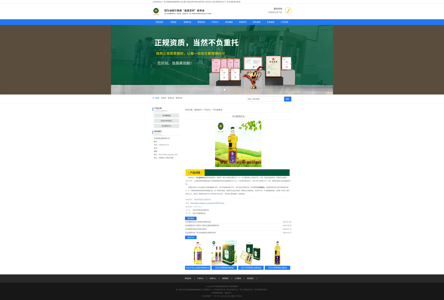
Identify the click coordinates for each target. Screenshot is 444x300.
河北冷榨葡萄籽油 (198, 213)
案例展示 (225, 278)
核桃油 (173, 22)
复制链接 (234, 286)
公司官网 (284, 22)
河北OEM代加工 (166, 121)
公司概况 (238, 278)
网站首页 (159, 22)
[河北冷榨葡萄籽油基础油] (251, 253)
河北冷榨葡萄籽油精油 (277, 268)
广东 (214, 296)
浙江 (229, 296)
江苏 (218, 296)
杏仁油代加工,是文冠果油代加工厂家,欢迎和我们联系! (221, 2)
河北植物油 (166, 115)
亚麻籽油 (187, 22)
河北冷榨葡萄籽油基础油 (251, 268)
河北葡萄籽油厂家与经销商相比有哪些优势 (200, 233)
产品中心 (215, 22)
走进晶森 (270, 22)
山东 (225, 296)
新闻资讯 (243, 22)
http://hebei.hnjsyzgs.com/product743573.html (207, 203)
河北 (240, 296)
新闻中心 (213, 278)
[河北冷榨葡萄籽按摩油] (224, 253)
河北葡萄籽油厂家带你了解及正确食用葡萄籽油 (202, 225)
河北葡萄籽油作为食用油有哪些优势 (198, 222)
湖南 (232, 296)
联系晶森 (256, 22)
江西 (236, 296)
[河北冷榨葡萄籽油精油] (277, 253)
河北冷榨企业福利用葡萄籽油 (198, 268)
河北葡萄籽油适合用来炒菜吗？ (196, 229)
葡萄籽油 (201, 22)
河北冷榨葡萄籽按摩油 (224, 268)
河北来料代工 (166, 126)
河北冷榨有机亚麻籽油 (200, 210)
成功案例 (229, 22)
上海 (221, 296)
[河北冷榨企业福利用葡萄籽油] (197, 253)
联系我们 (250, 278)
